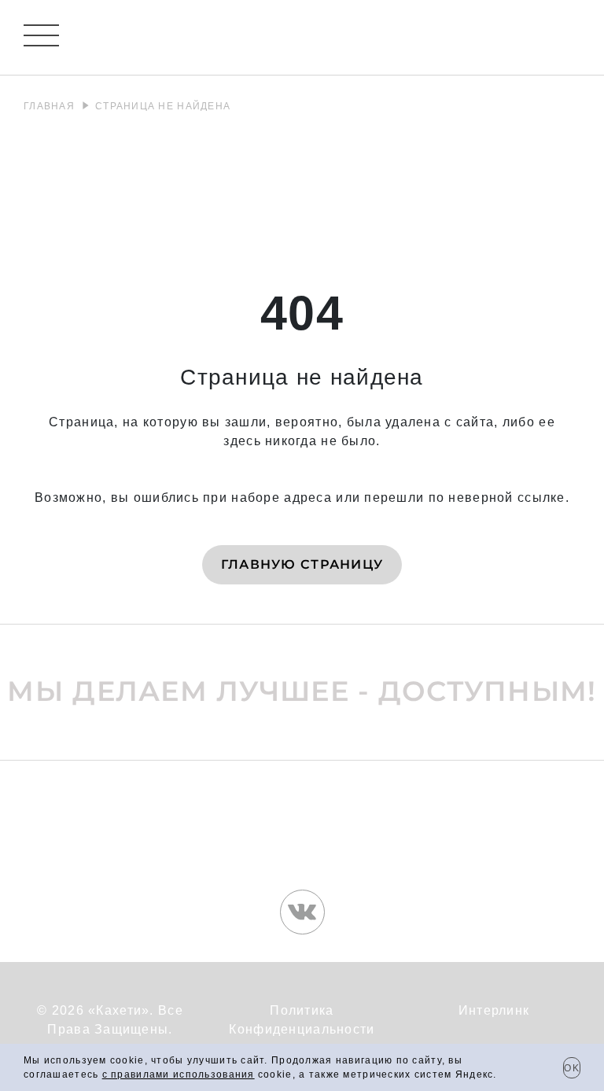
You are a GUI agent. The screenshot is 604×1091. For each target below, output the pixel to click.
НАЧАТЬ (302, 689)
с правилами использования (178, 1074)
